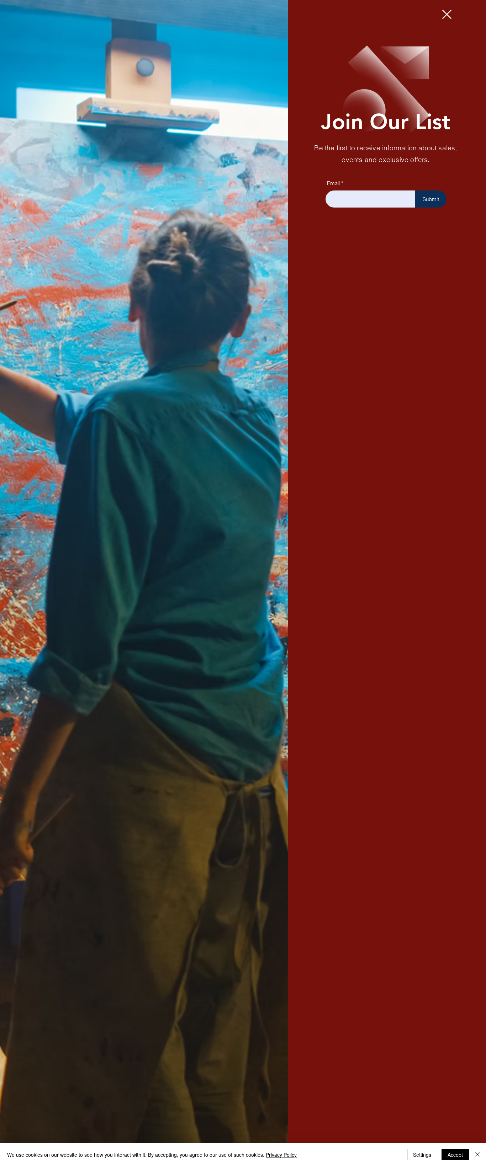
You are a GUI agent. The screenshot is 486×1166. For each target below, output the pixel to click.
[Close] (477, 1154)
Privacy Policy (281, 1154)
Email (333, 183)
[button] (446, 14)
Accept (455, 1154)
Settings (422, 1154)
